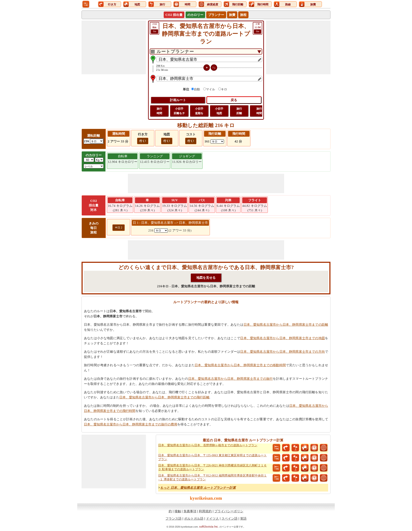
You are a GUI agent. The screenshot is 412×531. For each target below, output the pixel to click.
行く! (142, 140)
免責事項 (189, 511)
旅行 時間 (159, 111)
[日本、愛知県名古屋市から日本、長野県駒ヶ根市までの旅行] (295, 447)
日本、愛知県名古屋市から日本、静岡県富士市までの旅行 (230, 378)
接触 (177, 511)
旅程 (243, 15)
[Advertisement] (114, 47)
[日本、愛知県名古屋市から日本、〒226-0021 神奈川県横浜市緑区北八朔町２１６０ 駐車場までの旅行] (295, 468)
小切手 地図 (219, 111)
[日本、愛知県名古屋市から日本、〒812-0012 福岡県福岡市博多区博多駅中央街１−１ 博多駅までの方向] (286, 478)
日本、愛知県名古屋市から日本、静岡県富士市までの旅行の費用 (130, 424)
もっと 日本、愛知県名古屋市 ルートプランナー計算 (198, 487)
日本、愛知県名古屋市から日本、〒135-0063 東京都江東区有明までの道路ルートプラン (212, 457)
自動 (197, 89)
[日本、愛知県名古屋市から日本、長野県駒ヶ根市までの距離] (276, 447)
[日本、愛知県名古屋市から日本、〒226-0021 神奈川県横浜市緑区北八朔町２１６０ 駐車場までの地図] (304, 468)
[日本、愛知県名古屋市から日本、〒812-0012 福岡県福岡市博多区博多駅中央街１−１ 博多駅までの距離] (276, 478)
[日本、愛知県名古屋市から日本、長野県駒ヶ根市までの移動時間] (314, 447)
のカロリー (195, 15)
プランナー (216, 15)
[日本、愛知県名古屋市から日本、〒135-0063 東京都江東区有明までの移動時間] (314, 458)
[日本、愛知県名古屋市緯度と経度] (323, 447)
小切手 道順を (199, 111)
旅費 (232, 15)
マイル (210, 89)
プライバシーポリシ (228, 511)
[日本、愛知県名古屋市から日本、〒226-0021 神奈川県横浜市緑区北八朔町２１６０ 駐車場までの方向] (286, 468)
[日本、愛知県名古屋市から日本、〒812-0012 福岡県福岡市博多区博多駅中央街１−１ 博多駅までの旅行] (295, 478)
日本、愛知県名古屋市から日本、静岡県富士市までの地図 (282, 338)
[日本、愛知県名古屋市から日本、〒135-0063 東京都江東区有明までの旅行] (295, 458)
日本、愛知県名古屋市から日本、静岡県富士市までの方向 (282, 351)
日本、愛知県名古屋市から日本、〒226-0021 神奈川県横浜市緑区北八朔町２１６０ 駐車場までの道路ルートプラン (212, 467)
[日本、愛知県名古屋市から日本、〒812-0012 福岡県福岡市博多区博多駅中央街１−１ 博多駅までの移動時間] (314, 478)
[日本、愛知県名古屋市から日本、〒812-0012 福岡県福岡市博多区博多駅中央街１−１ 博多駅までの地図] (304, 478)
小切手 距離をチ (179, 111)
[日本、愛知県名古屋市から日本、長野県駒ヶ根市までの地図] (304, 447)
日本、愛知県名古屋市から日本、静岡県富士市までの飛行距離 (164, 397)
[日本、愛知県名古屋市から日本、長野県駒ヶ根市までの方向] (286, 447)
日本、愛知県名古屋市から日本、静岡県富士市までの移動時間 (240, 365)
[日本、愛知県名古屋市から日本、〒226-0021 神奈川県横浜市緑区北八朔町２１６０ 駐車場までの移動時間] (314, 468)
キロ (224, 89)
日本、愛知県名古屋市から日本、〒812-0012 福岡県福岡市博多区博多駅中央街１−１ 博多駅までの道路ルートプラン (212, 477)
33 (257, 28)
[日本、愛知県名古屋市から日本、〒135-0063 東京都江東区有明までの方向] (286, 458)
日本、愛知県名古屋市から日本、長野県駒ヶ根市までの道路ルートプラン (207, 445)
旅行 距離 (239, 111)
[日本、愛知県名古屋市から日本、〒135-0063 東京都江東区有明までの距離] (276, 458)
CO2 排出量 (174, 15)
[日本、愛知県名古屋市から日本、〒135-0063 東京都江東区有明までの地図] (304, 458)
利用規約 (205, 511)
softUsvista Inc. (209, 526)
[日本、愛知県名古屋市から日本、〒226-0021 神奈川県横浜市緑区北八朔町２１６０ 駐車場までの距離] (276, 468)
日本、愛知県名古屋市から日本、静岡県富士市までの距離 (286, 324)
